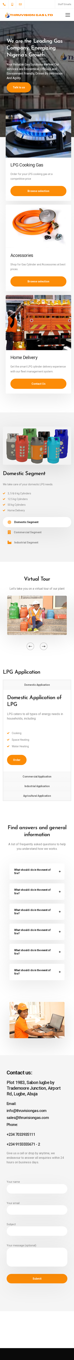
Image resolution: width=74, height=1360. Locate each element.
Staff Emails (64, 4)
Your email (13, 1203)
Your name (13, 1181)
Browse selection (38, 191)
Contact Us (38, 383)
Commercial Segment (28, 532)
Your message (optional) (21, 1245)
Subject (11, 1224)
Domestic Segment (26, 522)
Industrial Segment (26, 542)
